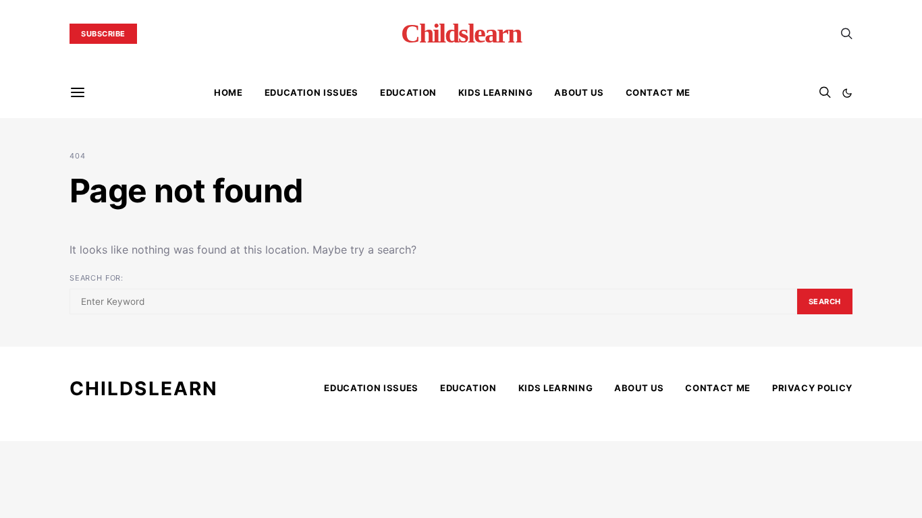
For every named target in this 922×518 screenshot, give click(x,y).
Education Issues (311, 92)
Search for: (97, 278)
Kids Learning (495, 92)
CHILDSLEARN (144, 388)
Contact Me (658, 92)
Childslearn (461, 33)
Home (228, 92)
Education (408, 92)
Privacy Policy (812, 387)
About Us (578, 92)
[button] (847, 93)
